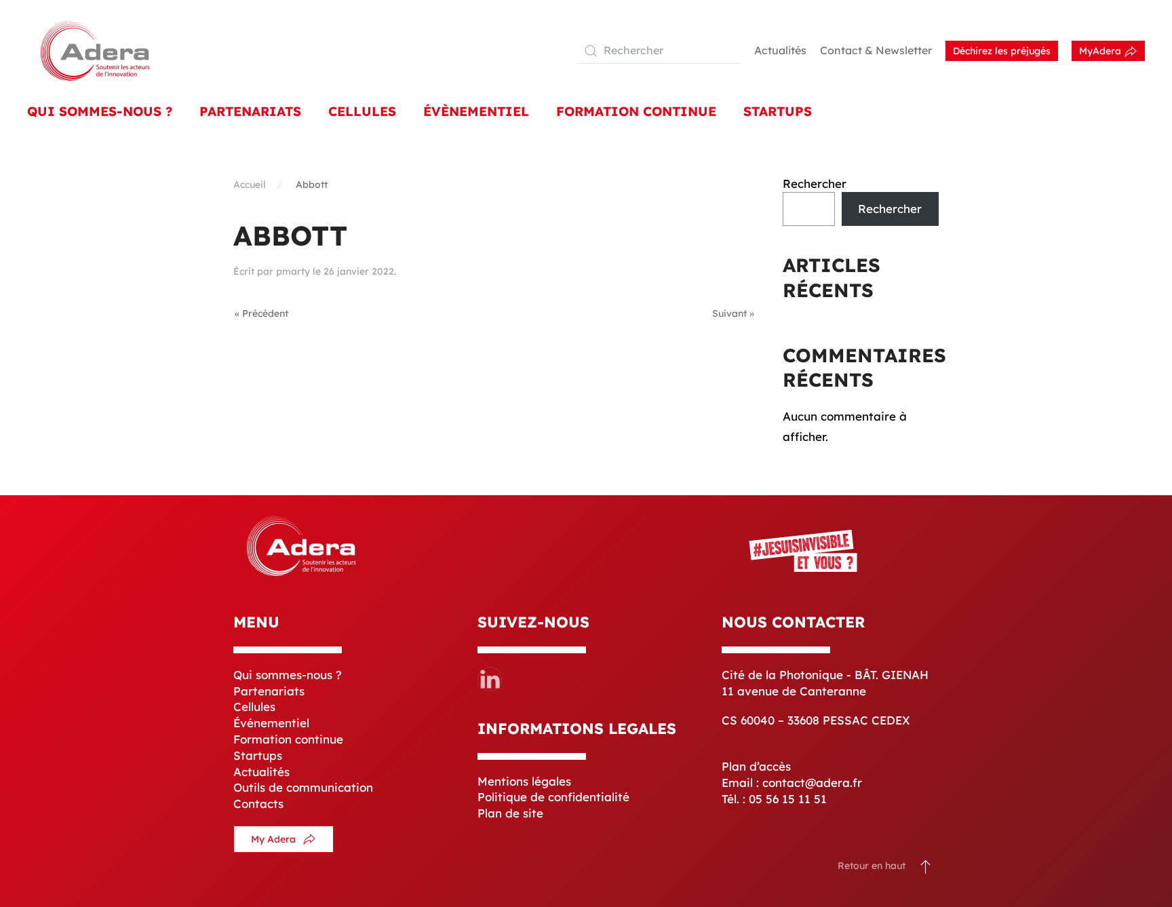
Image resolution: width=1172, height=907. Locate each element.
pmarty (293, 271)
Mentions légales (524, 781)
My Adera (273, 839)
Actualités (780, 50)
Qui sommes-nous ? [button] (99, 111)
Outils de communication (303, 787)
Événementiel (271, 723)
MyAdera (1101, 51)
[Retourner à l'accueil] (95, 50)
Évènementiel (476, 111)
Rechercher (814, 183)
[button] (925, 866)
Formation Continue (636, 111)
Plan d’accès (756, 766)
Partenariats (250, 111)
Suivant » (733, 313)
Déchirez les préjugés (1002, 51)
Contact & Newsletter (876, 50)
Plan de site (510, 813)
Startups (777, 111)
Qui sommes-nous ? (287, 675)
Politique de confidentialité (553, 797)
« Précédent (261, 313)
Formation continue (288, 739)
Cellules (362, 111)
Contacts (258, 803)
